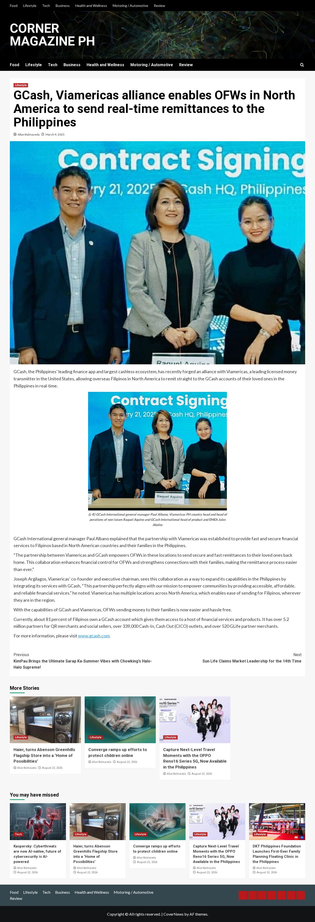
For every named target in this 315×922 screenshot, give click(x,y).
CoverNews (173, 914)
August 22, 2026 (52, 767)
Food (13, 5)
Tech (46, 5)
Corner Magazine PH (52, 35)
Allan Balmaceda (29, 134)
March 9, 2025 (55, 134)
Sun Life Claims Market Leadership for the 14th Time (252, 657)
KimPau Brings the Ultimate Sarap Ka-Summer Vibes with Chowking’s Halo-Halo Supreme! (83, 661)
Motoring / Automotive (130, 5)
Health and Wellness (91, 5)
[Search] (302, 65)
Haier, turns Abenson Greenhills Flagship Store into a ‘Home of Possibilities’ (44, 755)
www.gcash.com (94, 635)
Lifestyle (29, 5)
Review (159, 5)
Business (63, 5)
